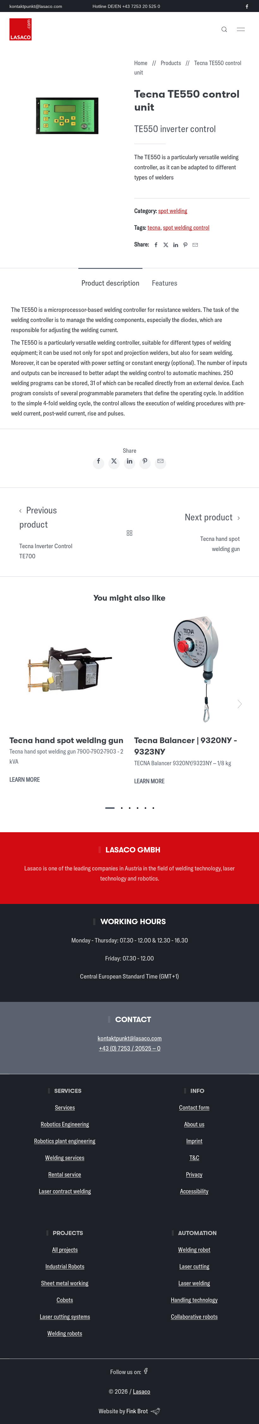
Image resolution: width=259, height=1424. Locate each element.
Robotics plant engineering (64, 1141)
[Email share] (160, 463)
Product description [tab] (110, 283)
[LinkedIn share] (129, 463)
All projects (65, 1249)
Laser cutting (194, 1266)
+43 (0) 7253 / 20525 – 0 (129, 1048)
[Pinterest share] (145, 463)
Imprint (194, 1141)
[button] (224, 29)
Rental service (64, 1174)
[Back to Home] (20, 29)
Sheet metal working (64, 1283)
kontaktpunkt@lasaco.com (35, 6)
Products (171, 63)
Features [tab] (165, 283)
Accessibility (194, 1191)
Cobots (65, 1300)
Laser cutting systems (65, 1316)
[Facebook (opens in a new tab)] (145, 1371)
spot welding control (186, 227)
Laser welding (194, 1283)
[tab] (110, 808)
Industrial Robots (64, 1266)
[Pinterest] (185, 245)
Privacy (194, 1174)
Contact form (194, 1107)
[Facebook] (156, 245)
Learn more (24, 779)
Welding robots (64, 1333)
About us (194, 1124)
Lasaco (141, 1391)
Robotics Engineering (65, 1124)
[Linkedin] (175, 245)
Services (65, 1107)
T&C (194, 1157)
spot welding (172, 211)
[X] (166, 245)
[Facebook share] (98, 463)
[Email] (195, 245)
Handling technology (194, 1300)
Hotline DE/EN (126, 6)
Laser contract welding (65, 1191)
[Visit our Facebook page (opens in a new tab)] (247, 6)
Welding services (64, 1157)
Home (141, 63)
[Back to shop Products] (130, 532)
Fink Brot (137, 1411)
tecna (154, 227)
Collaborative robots (194, 1316)
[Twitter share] (114, 463)
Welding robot (194, 1249)
